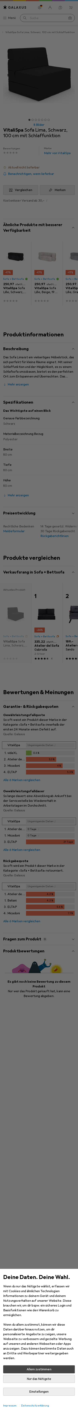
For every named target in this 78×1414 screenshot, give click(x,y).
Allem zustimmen (39, 1369)
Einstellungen (39, 1392)
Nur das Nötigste (39, 1379)
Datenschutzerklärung (35, 1405)
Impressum (9, 1405)
